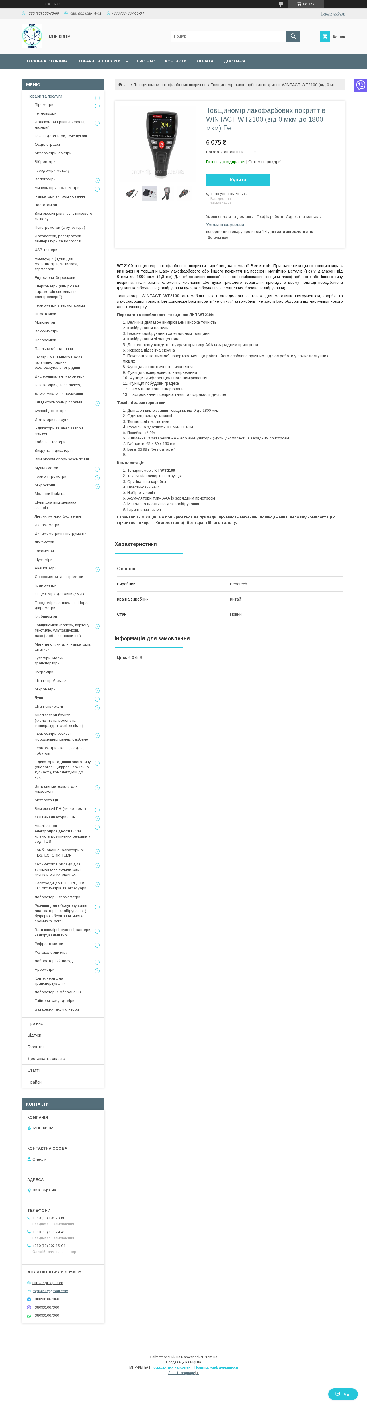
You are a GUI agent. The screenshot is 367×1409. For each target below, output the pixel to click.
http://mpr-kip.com (47, 1283)
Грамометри (45, 585)
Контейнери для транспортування (50, 981)
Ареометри (44, 969)
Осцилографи (47, 144)
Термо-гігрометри (50, 476)
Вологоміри (45, 179)
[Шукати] (293, 36)
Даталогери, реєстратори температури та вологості (58, 238)
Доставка (234, 61)
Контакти (176, 61)
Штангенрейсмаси (51, 680)
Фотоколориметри (51, 952)
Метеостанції (46, 800)
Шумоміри (43, 559)
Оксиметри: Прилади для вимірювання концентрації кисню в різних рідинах (58, 869)
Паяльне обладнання (54, 348)
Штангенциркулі (49, 706)
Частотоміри (46, 205)
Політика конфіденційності (216, 1367)
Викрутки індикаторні (54, 450)
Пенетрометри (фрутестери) (60, 227)
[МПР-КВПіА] (32, 46)
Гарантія (36, 1047)
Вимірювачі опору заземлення (62, 459)
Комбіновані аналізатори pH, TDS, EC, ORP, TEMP (60, 852)
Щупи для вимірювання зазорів (55, 505)
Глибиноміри (46, 616)
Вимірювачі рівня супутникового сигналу (63, 216)
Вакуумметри (46, 331)
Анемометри (46, 568)
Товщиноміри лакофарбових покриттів (170, 84)
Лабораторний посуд (54, 961)
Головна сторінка (47, 61)
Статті (34, 1070)
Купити (238, 179)
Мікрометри (45, 689)
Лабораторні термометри (57, 897)
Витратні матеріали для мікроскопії (56, 789)
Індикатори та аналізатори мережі (59, 430)
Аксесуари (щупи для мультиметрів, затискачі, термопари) (56, 263)
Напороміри (45, 340)
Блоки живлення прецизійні (59, 393)
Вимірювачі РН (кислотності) (60, 808)
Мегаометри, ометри (53, 153)
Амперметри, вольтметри (57, 188)
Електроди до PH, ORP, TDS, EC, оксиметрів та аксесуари (61, 885)
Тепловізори (45, 113)
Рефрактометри (49, 944)
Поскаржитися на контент (171, 1367)
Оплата (205, 61)
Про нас (146, 61)
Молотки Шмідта (50, 494)
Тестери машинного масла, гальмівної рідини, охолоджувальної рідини (59, 362)
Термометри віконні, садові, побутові (59, 750)
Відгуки (34, 1035)
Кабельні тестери (50, 442)
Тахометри (44, 551)
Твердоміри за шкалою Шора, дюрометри (62, 605)
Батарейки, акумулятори (57, 1009)
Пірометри (44, 104)
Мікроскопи (45, 485)
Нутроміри (44, 672)
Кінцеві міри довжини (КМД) (59, 594)
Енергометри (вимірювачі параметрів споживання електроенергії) (57, 291)
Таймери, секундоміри (54, 1000)
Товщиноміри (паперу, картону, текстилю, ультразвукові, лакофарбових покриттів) (62, 630)
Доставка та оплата (46, 1058)
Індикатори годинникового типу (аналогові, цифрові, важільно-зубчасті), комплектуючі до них (63, 770)
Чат (347, 1394)
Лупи (39, 698)
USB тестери (46, 250)
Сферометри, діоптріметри (59, 577)
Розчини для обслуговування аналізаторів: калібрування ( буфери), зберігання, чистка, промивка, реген (61, 913)
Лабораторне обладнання (58, 992)
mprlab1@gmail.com (50, 1291)
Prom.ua (210, 1357)
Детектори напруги (52, 419)
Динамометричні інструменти (61, 533)
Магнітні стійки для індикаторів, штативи (63, 647)
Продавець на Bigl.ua (183, 1362)
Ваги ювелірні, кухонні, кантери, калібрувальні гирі (63, 932)
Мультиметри (46, 468)
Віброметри (45, 161)
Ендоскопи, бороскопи (55, 277)
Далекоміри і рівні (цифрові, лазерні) (60, 124)
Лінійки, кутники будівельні (58, 516)
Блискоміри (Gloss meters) (58, 385)
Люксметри (44, 542)
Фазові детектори (51, 411)
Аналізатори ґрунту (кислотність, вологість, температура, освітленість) (59, 720)
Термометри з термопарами (60, 305)
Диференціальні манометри (60, 376)
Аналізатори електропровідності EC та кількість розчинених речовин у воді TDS (62, 834)
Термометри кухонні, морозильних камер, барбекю (61, 736)
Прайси (35, 1082)
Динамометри (47, 525)
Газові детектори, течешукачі (61, 136)
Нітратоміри (45, 314)
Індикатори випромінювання (60, 196)
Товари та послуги (99, 61)
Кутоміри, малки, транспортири (49, 660)
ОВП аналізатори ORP (55, 817)
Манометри (45, 322)
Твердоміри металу (52, 170)
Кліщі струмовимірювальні (58, 402)
